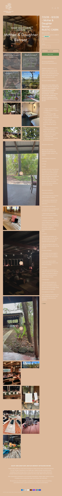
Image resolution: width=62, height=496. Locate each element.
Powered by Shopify (17, 492)
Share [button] (44, 303)
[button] (52, 8)
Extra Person (44, 38)
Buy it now (50, 54)
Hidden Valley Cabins (10, 492)
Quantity (43, 44)
